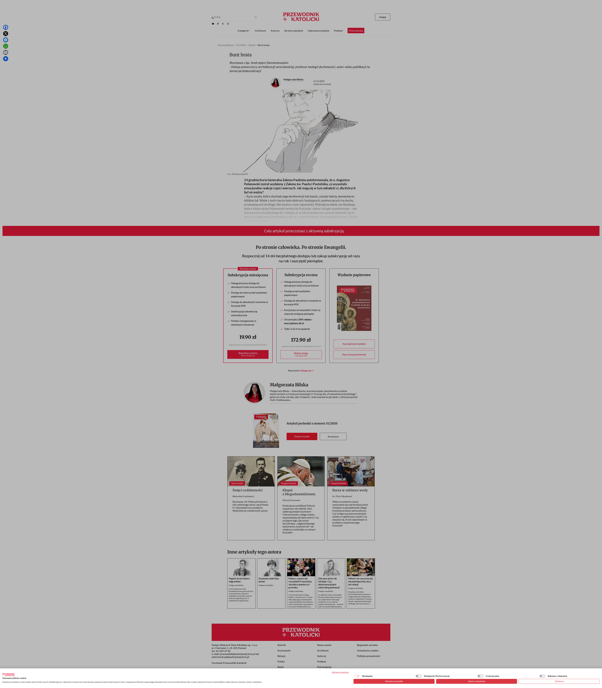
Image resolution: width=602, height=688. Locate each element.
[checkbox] (357, 676)
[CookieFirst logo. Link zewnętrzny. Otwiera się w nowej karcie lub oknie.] (8, 674)
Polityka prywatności (340, 672)
